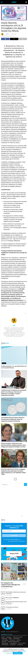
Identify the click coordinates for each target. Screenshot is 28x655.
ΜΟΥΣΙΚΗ (4, 641)
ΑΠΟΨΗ (3, 637)
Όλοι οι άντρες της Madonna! (12, 597)
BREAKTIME (5, 643)
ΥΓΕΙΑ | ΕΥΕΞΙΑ (22, 643)
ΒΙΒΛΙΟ (10, 638)
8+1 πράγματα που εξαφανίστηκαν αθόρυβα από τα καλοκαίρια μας (10, 584)
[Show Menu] (1, 2)
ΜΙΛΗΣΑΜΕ (4, 638)
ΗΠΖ (7, 34)
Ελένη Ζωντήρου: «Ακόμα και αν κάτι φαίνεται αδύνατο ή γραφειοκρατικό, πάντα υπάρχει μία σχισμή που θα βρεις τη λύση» (13, 445)
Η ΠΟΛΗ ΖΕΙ (20, 644)
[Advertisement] (13, 312)
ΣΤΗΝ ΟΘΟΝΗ (5, 640)
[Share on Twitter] (14, 39)
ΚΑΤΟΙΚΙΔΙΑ (13, 644)
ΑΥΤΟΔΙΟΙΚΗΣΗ (13, 643)
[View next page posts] (15, 479)
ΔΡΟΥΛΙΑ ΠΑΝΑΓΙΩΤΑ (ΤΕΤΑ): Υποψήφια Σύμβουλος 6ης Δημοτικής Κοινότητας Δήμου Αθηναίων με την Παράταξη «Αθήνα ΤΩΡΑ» (13, 471)
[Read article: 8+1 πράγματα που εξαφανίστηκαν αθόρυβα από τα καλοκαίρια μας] (14, 571)
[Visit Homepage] (14, 2)
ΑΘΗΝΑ (4, 363)
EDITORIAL (8, 637)
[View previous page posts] (12, 479)
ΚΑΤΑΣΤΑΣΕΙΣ (5, 644)
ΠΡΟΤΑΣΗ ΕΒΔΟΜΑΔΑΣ (13, 641)
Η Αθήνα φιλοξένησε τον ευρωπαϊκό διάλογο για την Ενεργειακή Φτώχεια (13, 366)
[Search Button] (26, 2)
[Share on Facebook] (5, 39)
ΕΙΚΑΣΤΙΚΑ (12, 640)
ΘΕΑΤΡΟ (19, 640)
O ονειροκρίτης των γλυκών (11, 607)
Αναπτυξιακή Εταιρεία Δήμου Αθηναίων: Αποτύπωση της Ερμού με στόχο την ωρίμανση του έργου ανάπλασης (12, 419)
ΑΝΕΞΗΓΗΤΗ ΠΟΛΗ (17, 637)
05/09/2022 (13, 34)
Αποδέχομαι (17, 653)
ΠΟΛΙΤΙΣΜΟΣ (17, 638)
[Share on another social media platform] (23, 39)
